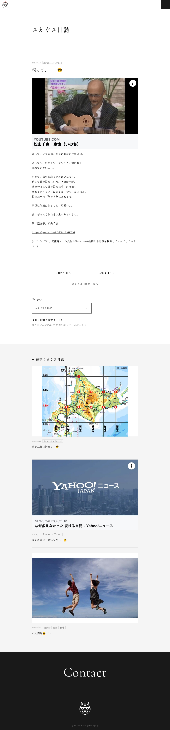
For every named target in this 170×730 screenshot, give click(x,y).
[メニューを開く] (165, 4)
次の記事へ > (107, 272)
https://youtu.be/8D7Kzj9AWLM (53, 232)
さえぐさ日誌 (51, 29)
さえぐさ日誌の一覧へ (85, 284)
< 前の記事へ (63, 272)
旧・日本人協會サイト (48, 320)
